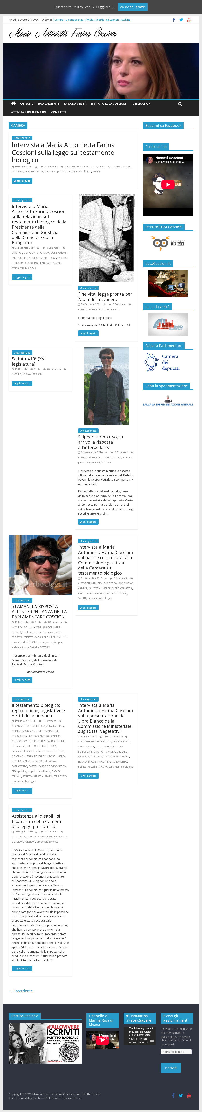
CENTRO (16, 741)
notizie (46, 637)
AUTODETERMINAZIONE (91, 583)
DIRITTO (31, 746)
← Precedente (21, 990)
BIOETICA (104, 166)
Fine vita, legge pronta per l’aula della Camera (105, 296)
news (38, 637)
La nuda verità (75, 103)
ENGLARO (17, 258)
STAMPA (103, 766)
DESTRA (45, 741)
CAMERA (126, 166)
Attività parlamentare (29, 112)
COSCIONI (17, 171)
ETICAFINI (29, 258)
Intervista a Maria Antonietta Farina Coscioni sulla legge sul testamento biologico (63, 152)
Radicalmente (48, 103)
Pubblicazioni (141, 103)
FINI (61, 751)
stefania (16, 647)
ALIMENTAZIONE (21, 731)
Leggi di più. (105, 7)
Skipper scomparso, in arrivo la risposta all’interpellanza (100, 442)
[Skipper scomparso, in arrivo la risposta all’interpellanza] (106, 349)
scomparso (45, 642)
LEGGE (52, 258)
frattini (27, 632)
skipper (58, 642)
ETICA (53, 746)
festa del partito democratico (40, 751)
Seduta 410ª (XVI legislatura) (29, 361)
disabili (41, 836)
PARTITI (33, 766)
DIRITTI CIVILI (58, 741)
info (35, 632)
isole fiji (95, 462)
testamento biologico (79, 171)
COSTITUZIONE (31, 741)
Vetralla (34, 647)
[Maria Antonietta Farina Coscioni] (101, 45)
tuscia (25, 647)
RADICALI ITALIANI (50, 263)
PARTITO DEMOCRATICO (91, 593)
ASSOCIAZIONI (86, 746)
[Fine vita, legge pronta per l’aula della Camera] (107, 197)
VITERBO (106, 462)
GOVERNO (17, 756)
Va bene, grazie (133, 7)
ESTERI (56, 627)
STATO (48, 776)
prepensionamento (47, 841)
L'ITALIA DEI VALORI (35, 756)
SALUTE (82, 598)
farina (15, 632)
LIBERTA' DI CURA (87, 761)
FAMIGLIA (52, 836)
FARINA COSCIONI (99, 309)
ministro (28, 637)
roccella (92, 766)
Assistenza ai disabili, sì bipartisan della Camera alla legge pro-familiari (36, 821)
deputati (47, 627)
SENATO (27, 776)
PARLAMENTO (59, 637)
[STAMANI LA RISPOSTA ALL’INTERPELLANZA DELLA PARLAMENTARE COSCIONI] (40, 538)
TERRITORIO (60, 776)
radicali (25, 642)
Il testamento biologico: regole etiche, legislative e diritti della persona (38, 710)
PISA (14, 771)
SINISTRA (38, 776)
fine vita (114, 309)
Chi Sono (27, 103)
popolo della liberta (39, 771)
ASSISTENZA (18, 836)
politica (61, 171)
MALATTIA (28, 761)
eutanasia (17, 751)
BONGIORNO (31, 252)
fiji (88, 462)
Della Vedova (58, 252)
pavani (15, 642)
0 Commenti (51, 166)
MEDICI (39, 761)
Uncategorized (22, 138)
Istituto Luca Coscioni (108, 103)
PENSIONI (30, 841)
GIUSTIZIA (41, 258)
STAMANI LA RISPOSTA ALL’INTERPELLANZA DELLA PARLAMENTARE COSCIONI (39, 611)
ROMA (34, 642)
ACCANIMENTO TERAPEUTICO (80, 166)
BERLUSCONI (19, 736)
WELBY (96, 171)
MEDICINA (50, 171)
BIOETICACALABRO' (39, 736)
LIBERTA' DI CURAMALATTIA (117, 588)
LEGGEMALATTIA (34, 171)
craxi (38, 627)
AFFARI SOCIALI (54, 726)
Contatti (58, 112)
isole (57, 632)
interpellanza (46, 632)
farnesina (115, 457)
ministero (17, 637)
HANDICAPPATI (112, 756)
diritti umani (18, 746)
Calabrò (115, 166)
